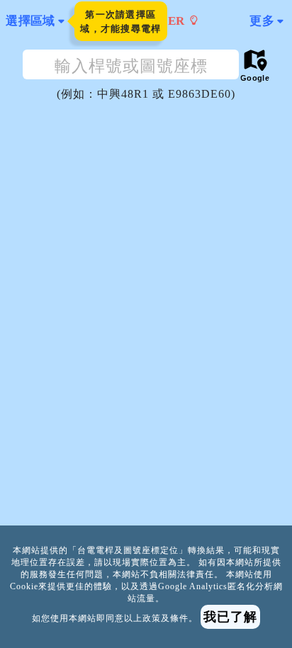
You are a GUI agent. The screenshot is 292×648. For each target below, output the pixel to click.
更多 (261, 21)
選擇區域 (30, 21)
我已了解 (230, 617)
